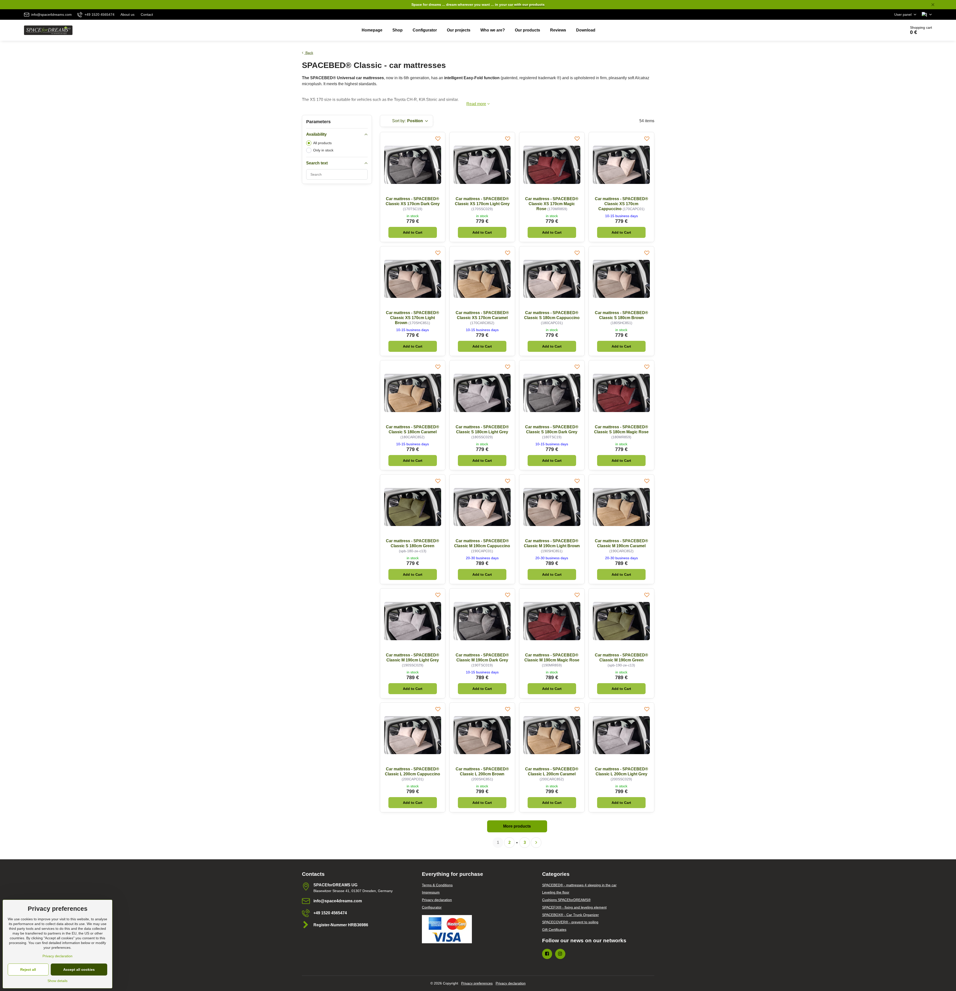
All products (322, 143)
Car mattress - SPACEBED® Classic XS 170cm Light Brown (412, 318)
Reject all (28, 970)
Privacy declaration (511, 983)
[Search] (888, 30)
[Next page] (536, 842)
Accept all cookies (79, 970)
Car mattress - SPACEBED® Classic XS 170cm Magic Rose (551, 204)
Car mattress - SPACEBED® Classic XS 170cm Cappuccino (621, 204)
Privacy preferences (477, 983)
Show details (57, 981)
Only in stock (323, 150)
